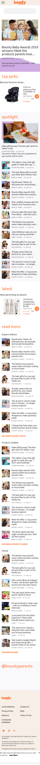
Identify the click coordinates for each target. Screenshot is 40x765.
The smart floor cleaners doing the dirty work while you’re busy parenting (23, 630)
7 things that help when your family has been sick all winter (25, 426)
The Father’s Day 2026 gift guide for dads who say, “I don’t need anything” (23, 164)
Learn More (13, 755)
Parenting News (8, 151)
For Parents (17, 247)
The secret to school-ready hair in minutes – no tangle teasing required (24, 264)
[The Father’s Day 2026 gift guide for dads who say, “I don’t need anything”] (6, 165)
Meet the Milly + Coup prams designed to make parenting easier (24, 274)
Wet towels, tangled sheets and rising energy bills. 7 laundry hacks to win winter (24, 642)
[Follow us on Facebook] (3, 731)
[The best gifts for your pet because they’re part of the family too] (6, 245)
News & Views (17, 177)
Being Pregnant (18, 257)
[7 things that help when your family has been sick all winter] (6, 428)
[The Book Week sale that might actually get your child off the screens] (6, 535)
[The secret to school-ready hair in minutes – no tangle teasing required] (6, 265)
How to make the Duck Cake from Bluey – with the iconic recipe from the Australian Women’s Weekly (24, 215)
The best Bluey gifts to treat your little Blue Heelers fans (24, 173)
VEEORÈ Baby (28, 299)
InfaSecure (27, 87)
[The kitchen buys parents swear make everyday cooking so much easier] (6, 225)
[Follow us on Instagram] (9, 731)
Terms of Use (25, 715)
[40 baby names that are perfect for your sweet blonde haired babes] (6, 255)
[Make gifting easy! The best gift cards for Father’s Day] (20, 133)
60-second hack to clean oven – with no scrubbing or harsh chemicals (25, 605)
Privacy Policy (7, 711)
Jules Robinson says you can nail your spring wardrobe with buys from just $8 (24, 234)
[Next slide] (37, 96)
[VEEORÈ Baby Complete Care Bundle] (12, 306)
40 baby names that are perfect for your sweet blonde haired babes (22, 254)
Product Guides (8, 58)
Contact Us (24, 707)
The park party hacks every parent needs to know (23, 593)
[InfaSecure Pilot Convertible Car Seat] (12, 94)
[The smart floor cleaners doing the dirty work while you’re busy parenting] (6, 631)
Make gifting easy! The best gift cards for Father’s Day (24, 448)
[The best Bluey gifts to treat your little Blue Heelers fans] (6, 175)
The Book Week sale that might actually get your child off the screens (24, 534)
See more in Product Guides (15, 544)
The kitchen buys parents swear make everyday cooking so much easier (25, 224)
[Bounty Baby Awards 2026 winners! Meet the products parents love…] (20, 30)
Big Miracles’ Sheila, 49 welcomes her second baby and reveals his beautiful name (23, 185)
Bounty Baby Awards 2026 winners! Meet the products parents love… (20, 50)
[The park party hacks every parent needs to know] (6, 595)
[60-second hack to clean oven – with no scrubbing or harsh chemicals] (6, 606)
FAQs (22, 711)
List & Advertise (8, 707)
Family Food (16, 598)
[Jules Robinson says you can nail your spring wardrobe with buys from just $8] (6, 235)
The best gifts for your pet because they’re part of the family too (24, 244)
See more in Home (10, 652)
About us (5, 715)
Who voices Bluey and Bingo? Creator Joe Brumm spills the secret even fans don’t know (25, 582)
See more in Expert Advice (14, 436)
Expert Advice (18, 267)
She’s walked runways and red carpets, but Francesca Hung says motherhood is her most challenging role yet (25, 205)
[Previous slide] (3, 96)
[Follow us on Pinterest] (14, 731)
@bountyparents (17, 666)
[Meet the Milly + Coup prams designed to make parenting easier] (6, 275)
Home (14, 623)
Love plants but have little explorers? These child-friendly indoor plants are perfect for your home (23, 618)
